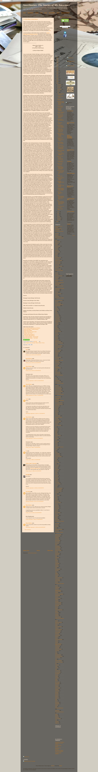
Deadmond (57, 330)
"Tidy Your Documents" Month (59, 192)
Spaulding (57, 633)
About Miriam (30, 12)
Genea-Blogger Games (59, 394)
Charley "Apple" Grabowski (31, 463)
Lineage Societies (58, 489)
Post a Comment (28, 529)
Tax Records (57, 646)
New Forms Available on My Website (60, 185)
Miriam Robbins (29, 366)
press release (57, 580)
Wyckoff (56, 715)
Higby (56, 432)
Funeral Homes (58, 392)
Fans (41, 12)
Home (24, 12)
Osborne (56, 564)
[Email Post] (39, 341)
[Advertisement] (37, 541)
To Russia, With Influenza (29, 335)
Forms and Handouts (59, 375)
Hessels (56, 429)
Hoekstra (56, 438)
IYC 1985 (57, 465)
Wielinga (56, 692)
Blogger (60, 765)
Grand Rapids (57, 415)
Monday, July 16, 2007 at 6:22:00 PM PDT (33, 362)
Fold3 (56, 370)
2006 (57, 221)
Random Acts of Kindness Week (58, 591)
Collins (56, 312)
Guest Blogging (58, 421)
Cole (56, 311)
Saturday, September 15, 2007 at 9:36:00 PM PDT (35, 380)
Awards (37, 12)
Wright (56, 714)
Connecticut (57, 318)
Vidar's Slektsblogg (71, 173)
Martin (56, 499)
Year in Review (58, 718)
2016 (57, 68)
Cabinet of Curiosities (59, 270)
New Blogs (57, 538)
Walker (56, 680)
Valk (56, 669)
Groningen (57, 419)
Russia (43, 342)
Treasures (57, 664)
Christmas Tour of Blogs (59, 297)
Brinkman (57, 267)
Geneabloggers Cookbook (58, 399)
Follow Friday (57, 372)
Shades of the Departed (59, 618)
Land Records (57, 483)
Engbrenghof (57, 351)
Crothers (56, 324)
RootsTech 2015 (58, 604)
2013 (57, 73)
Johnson (56, 470)
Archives (56, 247)
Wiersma (56, 695)
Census (56, 292)
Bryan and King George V (29, 334)
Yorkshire (57, 721)
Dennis (56, 335)
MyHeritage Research (59, 532)
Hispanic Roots (58, 435)
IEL (55, 450)
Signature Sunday (58, 622)
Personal (56, 570)
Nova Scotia (57, 553)
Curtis (56, 325)
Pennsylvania (57, 569)
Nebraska (57, 537)
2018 (57, 65)
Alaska (56, 244)
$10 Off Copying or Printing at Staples (60, 178)
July (58, 92)
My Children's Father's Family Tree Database (59, 751)
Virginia (56, 676)
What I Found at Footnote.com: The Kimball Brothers (60, 116)
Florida (56, 369)
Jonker (56, 473)
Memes (56, 511)
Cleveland (57, 309)
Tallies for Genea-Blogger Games (58, 644)
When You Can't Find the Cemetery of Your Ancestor (60, 158)
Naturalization (57, 536)
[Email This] (28, 344)
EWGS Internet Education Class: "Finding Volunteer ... (60, 135)
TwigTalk (68, 224)
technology (57, 647)
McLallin (56, 509)
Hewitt (56, 431)
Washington (57, 683)
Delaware (57, 334)
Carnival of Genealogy (59, 285)
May (58, 213)
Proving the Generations (59, 583)
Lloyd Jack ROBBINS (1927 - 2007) (60, 182)
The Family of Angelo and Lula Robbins (32, 328)
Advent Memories (58, 236)
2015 (57, 70)
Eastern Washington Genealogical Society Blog (69, 136)
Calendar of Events (58, 275)
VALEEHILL (69, 161)
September (59, 89)
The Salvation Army (58, 656)
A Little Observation (59, 175)
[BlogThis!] (29, 344)
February (59, 218)
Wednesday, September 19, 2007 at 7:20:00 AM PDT (35, 413)
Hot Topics (57, 441)
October (59, 87)
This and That (57, 657)
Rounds (56, 606)
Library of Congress (58, 488)
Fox (56, 377)
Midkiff (56, 516)
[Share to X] (30, 344)
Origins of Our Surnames (59, 164)
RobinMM (27, 474)
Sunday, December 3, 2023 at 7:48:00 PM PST (34, 519)
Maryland (57, 501)
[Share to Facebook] (31, 344)
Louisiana (57, 492)
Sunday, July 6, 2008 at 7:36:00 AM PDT (33, 447)
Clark (56, 307)
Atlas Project (57, 251)
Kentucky (57, 478)
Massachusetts (58, 502)
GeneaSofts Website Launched (59, 109)
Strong (56, 638)
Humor (56, 444)
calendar (56, 274)
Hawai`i (56, 428)
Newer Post (26, 550)
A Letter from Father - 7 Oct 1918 (31, 338)
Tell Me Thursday (58, 649)
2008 (57, 81)
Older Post (50, 550)
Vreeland (56, 677)
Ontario (56, 560)
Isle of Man (57, 462)
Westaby (56, 689)
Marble (56, 498)
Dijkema (56, 344)
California (57, 277)
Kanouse (56, 475)
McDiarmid (57, 508)
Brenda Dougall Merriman (70, 186)
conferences (57, 317)
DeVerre (56, 337)
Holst (56, 439)
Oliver (56, 559)
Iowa (56, 459)
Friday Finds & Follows (59, 383)
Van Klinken (57, 673)
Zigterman (57, 722)
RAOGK (56, 592)
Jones (56, 472)
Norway (56, 551)
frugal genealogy (58, 389)
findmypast (57, 364)
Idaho (56, 449)
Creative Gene (57, 321)
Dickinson (57, 340)
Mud (56, 527)
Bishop (56, 256)
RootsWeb (57, 605)
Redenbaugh (57, 595)
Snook (56, 625)
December (59, 84)
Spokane (56, 636)
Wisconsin (57, 702)
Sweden (56, 640)
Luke (56, 493)
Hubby (56, 442)
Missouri (56, 525)
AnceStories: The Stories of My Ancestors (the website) (59, 743)
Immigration (57, 453)
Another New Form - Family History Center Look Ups (60, 172)
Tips (56, 659)
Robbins (40, 342)
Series (58, 12)
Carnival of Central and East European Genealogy (59, 283)
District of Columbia (58, 345)
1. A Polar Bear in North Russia (30, 19)
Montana (56, 526)
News (56, 544)
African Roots (57, 241)
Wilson (56, 700)
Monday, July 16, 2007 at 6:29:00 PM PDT (33, 370)
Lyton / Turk (57, 495)
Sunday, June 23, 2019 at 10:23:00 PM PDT (34, 512)
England (27, 342)
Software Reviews (58, 629)
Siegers (56, 620)
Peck (56, 567)
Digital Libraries (58, 341)
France (56, 378)
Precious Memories (58, 577)
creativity (56, 322)
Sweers (56, 642)
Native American (58, 534)
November (59, 86)
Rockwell (56, 601)
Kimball (56, 479)
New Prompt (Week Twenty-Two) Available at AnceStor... (60, 167)
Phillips (56, 573)
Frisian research (58, 387)
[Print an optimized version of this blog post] (26, 340)
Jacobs (56, 468)
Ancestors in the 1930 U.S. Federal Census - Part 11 (60, 139)
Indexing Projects (58, 456)
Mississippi (57, 523)
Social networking (58, 626)
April (58, 214)
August (58, 90)
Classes (56, 308)
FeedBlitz (67, 28)
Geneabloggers (58, 396)
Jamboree (57, 469)
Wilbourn (56, 696)
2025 (57, 57)
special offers (57, 635)
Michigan (33, 342)
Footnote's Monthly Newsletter (60, 151)
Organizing (57, 563)
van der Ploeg (57, 672)
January (59, 219)
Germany (57, 411)
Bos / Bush (57, 264)
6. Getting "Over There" (60, 97)
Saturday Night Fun (58, 609)
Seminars (57, 615)
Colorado (57, 314)
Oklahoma (57, 557)
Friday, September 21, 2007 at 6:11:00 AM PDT (34, 438)
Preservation (57, 579)
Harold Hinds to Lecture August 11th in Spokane (60, 126)
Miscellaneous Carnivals (59, 521)
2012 (57, 75)
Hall (56, 426)
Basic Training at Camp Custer (30, 331)
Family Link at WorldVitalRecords (60, 120)
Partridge (57, 566)
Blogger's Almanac (58, 260)
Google (56, 414)
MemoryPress (57, 512)
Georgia (56, 408)
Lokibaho (52, 765)
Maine (56, 496)
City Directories (58, 303)
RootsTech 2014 (58, 602)
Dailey (56, 327)
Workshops (57, 710)
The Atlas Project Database (58, 753)
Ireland (56, 460)
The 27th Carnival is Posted (60, 207)
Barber (56, 254)
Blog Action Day (58, 257)
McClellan (57, 506)
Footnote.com (57, 373)
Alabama (56, 243)
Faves (45, 12)
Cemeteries (57, 290)
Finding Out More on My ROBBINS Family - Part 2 (60, 189)
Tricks (56, 666)
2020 (57, 62)
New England (57, 540)
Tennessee (57, 650)
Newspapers (57, 546)
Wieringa (56, 693)
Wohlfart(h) (57, 703)
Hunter (56, 445)
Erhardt (56, 354)
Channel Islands (58, 293)
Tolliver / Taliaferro (58, 660)
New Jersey (57, 541)
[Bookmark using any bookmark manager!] (65, 17)
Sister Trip (57, 623)
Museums (57, 530)
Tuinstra (56, 667)
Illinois (56, 452)
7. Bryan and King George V (60, 94)
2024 (57, 59)
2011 (57, 76)
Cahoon (56, 272)
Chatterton (57, 296)
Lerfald (56, 485)
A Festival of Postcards (59, 231)
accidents (57, 233)
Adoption (56, 235)
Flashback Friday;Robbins (58, 367)
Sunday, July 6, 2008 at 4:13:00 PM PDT (33, 459)
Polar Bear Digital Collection (35, 468)
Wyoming (57, 717)
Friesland (57, 385)
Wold (56, 706)
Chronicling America (58, 300)
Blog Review (57, 259)
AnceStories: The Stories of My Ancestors (46, 5)
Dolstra (56, 348)
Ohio (56, 556)
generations (57, 405)
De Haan (56, 328)
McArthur (57, 505)
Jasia (27, 349)
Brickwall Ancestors (58, 266)
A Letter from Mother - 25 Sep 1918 (31, 336)
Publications (57, 587)
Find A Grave (57, 362)
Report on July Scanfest (59, 99)
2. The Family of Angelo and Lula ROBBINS (60, 153)
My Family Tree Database (58, 748)
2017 (57, 67)
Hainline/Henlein (58, 425)
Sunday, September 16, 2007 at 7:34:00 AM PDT (34, 395)
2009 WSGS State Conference (58, 229)
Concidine (57, 315)
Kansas (56, 476)
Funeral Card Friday (58, 391)
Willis (56, 699)
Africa (56, 240)
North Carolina (57, 547)
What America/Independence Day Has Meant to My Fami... (60, 197)
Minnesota (57, 519)
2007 (57, 83)
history (56, 436)
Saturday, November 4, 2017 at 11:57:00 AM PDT (35, 501)
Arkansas (57, 250)
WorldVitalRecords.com (59, 711)
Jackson (56, 466)
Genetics (56, 407)
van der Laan (57, 670)
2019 (57, 64)
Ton (56, 663)
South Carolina (58, 630)
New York (57, 543)
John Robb (28, 491)
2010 (57, 78)
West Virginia (57, 687)
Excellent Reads (58, 357)
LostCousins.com (58, 491)
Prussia (56, 585)
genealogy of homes (59, 404)
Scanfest (56, 612)
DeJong (56, 332)
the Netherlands (58, 654)
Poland (56, 576)
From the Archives (58, 388)
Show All (74, 235)
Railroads (57, 588)
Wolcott (56, 705)
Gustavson (57, 422)
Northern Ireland (58, 550)
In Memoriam (57, 455)
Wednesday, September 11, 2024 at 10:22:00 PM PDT (35, 527)
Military (37, 342)
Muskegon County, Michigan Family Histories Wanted (60, 103)
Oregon (56, 561)
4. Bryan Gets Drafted (59, 123)
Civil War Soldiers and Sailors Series (59, 305)
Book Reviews (57, 263)
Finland (56, 365)
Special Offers (52, 12)
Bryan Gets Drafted (28, 330)
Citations (56, 301)
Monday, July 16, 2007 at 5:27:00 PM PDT (33, 354)
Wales (56, 679)
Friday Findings (58, 381)
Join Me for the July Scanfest (60, 106)
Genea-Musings (70, 110)
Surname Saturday (58, 639)
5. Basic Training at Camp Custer (60, 113)
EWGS (56, 355)
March (58, 216)
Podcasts (57, 574)
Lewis (30, 342)
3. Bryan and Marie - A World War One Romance (60, 147)
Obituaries (57, 554)
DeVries (56, 338)
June (58, 211)
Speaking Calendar (65, 12)
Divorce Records (58, 347)
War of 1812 (57, 682)
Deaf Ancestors (58, 331)
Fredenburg (57, 380)
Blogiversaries (57, 261)
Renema (56, 596)
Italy (56, 463)
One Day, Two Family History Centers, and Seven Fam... (60, 130)
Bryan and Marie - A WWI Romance (31, 329)
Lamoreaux (57, 482)
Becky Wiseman (29, 358)
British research (58, 269)
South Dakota (57, 632)
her (49, 30)
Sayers (56, 611)
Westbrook (57, 690)
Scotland (56, 614)
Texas (56, 653)
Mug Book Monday (58, 529)
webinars (56, 686)
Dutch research (58, 350)
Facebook (57, 358)
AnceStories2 (57, 246)
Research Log (57, 598)
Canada (56, 278)
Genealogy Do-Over (58, 402)
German (56, 410)
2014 (57, 72)
